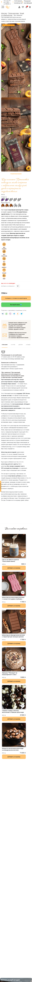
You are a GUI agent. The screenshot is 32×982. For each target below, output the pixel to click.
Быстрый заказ (15, 305)
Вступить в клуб (0, 486)
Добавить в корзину (13, 568)
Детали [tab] (20, 344)
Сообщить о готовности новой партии (16, 298)
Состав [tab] (13, 344)
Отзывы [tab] (28, 344)
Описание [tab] (4, 344)
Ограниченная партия (8, 25)
